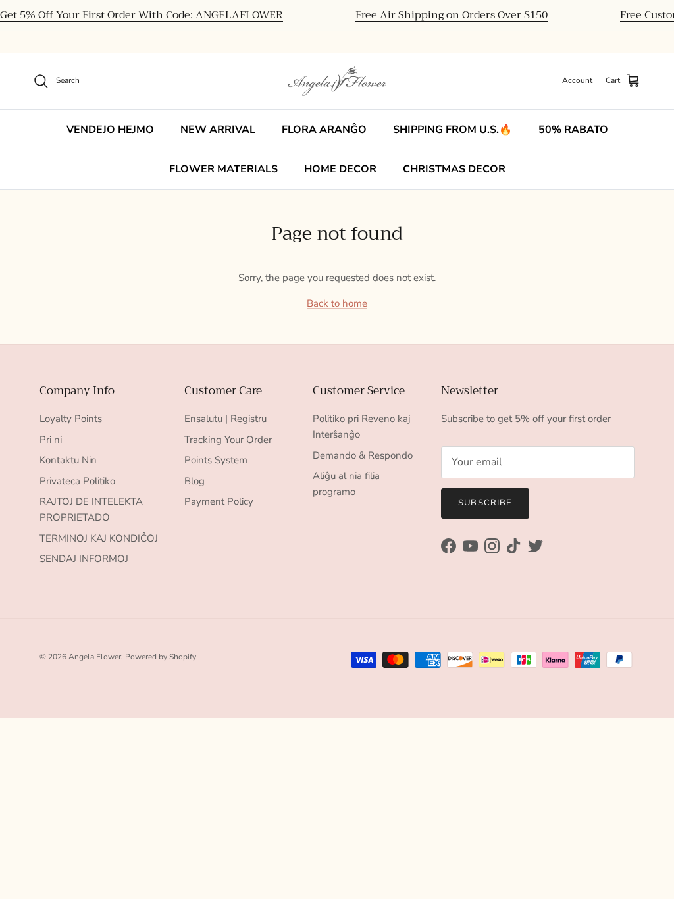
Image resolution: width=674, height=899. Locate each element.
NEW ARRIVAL (217, 129)
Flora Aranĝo (324, 129)
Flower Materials (223, 169)
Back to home (337, 303)
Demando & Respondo (363, 455)
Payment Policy (218, 501)
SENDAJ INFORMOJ (83, 558)
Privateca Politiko (77, 481)
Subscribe (484, 503)
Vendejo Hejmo (110, 129)
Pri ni (50, 439)
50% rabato (573, 129)
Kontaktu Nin (68, 460)
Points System (215, 460)
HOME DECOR (340, 169)
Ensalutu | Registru (225, 418)
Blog (194, 481)
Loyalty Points (70, 418)
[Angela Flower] (337, 81)
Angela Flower (94, 657)
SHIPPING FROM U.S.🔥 (452, 129)
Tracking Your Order (228, 439)
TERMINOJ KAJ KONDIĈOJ (98, 538)
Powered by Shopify (160, 657)
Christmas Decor (454, 169)
